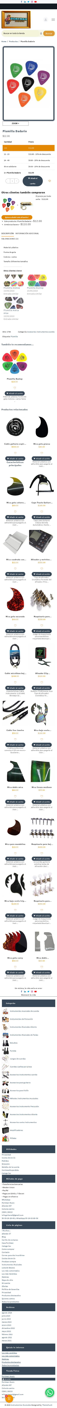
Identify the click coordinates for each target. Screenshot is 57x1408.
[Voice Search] (41, 33)
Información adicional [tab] (27, 233)
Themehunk (47, 1405)
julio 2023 (6, 1316)
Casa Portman (8, 1243)
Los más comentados (11, 1271)
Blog (4, 1237)
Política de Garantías (10, 1289)
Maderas (5, 1277)
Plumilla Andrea (12, 288)
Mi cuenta (6, 1283)
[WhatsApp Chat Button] (49, 1392)
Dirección (6, 1164)
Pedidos (5, 1161)
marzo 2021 (7, 1340)
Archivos (10, 1307)
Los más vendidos (9, 1353)
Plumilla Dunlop (35, 288)
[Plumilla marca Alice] (14, 303)
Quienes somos (8, 1298)
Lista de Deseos (8, 1268)
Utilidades (11, 1149)
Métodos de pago (14, 1179)
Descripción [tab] (7, 233)
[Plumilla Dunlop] (37, 280)
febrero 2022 (7, 1334)
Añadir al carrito (33, 181)
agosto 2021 (7, 1337)
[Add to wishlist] (49, 181)
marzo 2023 (7, 1322)
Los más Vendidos (9, 1274)
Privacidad (6, 1155)
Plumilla (14, 336)
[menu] (53, 19)
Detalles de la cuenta (10, 1167)
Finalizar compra (9, 1261)
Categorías (10, 1003)
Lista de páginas (14, 1225)
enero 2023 (6, 1325)
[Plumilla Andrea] (14, 280)
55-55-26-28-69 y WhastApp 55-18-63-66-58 (20, 1218)
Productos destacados (11, 1295)
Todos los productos (10, 1302)
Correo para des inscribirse (13, 1255)
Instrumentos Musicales (12, 1264)
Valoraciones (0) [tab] (9, 239)
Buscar (49, 33)
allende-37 (6, 1234)
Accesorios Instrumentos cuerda (41, 332)
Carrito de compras (10, 1240)
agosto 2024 (7, 1313)
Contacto (6, 1252)
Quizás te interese (15, 1347)
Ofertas (5, 1286)
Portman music (8, 1376)
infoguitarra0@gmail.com (13, 1215)
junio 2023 (6, 1319)
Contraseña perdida (10, 1170)
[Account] (45, 19)
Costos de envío (8, 1158)
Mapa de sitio (7, 1280)
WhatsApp (6, 1200)
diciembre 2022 (8, 1328)
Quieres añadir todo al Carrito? (17, 217)
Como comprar (8, 1249)
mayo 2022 (6, 1331)
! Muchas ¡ (6, 1230)
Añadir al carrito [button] (16, 393)
